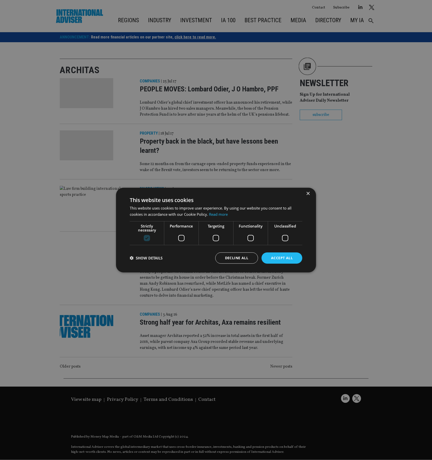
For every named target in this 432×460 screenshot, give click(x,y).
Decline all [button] (236, 257)
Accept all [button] (282, 257)
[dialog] (216, 230)
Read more (218, 214)
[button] (146, 258)
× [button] (308, 194)
